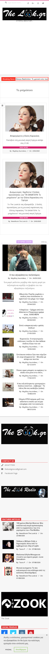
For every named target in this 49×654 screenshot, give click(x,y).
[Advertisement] (24, 49)
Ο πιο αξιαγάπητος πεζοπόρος (24, 275)
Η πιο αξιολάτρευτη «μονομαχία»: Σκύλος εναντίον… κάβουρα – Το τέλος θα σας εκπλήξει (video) (31, 386)
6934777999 (10, 465)
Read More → (25, 147)
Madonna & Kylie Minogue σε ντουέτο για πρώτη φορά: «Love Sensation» (29, 557)
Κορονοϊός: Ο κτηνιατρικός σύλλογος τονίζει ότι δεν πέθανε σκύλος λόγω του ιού (31, 341)
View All (44, 242)
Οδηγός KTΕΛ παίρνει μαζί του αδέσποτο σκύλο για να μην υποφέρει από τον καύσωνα (31, 401)
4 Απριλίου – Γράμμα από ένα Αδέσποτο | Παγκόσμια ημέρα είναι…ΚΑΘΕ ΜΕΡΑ (31, 312)
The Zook (5, 618)
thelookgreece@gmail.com (16, 469)
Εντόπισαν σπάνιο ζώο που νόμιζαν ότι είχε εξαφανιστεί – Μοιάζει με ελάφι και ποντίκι (31, 357)
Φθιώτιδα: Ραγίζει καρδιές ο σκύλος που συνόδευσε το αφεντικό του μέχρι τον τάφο (31, 296)
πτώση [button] (8, 649)
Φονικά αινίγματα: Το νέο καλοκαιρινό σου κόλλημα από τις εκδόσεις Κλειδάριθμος (30, 570)
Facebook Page (11, 473)
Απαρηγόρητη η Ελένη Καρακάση (24, 136)
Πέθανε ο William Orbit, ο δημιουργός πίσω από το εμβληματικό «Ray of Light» (27, 543)
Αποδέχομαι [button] (21, 649)
